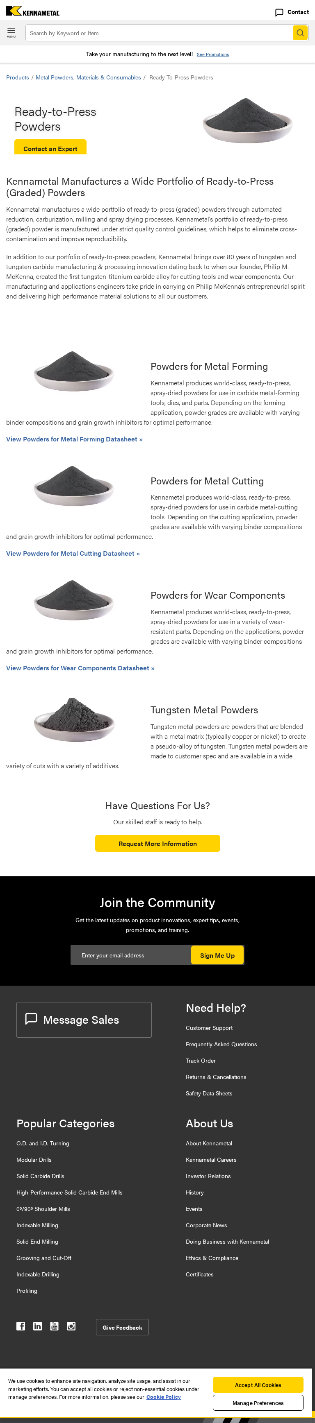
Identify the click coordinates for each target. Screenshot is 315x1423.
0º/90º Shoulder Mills (43, 1208)
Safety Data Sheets (209, 1093)
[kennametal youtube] (54, 1328)
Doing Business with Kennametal (227, 1241)
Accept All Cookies (258, 1385)
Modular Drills (34, 1159)
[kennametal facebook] (20, 1328)
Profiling (26, 1290)
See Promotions (213, 54)
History (195, 1192)
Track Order (201, 1060)
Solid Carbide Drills (40, 1176)
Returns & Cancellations (216, 1076)
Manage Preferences (258, 1403)
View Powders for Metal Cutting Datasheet (71, 553)
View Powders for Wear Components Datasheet (78, 667)
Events (194, 1208)
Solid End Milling (37, 1241)
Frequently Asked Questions (221, 1044)
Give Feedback (122, 1327)
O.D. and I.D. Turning (42, 1143)
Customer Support (209, 1027)
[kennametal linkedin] (37, 1328)
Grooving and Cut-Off (43, 1257)
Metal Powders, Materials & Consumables (88, 77)
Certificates (200, 1274)
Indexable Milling (37, 1225)
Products (17, 77)
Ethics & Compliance (212, 1257)
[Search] (300, 32)
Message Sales (81, 1019)
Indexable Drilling (37, 1274)
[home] (29, 13)
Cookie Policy (163, 1396)
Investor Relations (208, 1176)
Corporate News (206, 1225)
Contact (298, 11)
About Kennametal (209, 1143)
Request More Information (158, 843)
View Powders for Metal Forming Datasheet (72, 438)
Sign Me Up (217, 955)
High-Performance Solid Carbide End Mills (69, 1192)
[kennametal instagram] (71, 1328)
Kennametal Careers (211, 1159)
